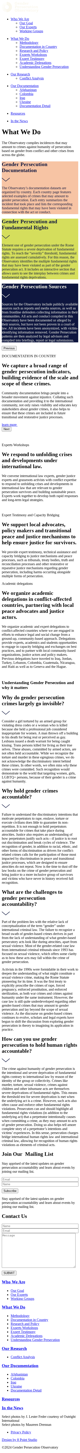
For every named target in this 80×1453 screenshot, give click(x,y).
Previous (9, 348)
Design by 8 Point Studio (19, 1440)
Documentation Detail (35, 106)
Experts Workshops (33, 55)
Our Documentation (25, 86)
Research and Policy (34, 51)
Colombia (26, 94)
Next (7, 429)
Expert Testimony (32, 59)
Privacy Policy (21, 1432)
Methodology (29, 43)
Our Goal (26, 23)
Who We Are (20, 19)
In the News (19, 121)
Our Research (20, 74)
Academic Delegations (35, 63)
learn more (10, 425)
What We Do (20, 39)
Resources (18, 113)
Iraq (22, 98)
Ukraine (25, 102)
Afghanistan (28, 90)
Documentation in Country (38, 47)
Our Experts (28, 27)
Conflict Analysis (32, 78)
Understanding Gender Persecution (44, 67)
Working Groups (31, 31)
